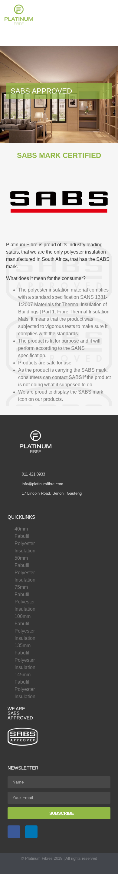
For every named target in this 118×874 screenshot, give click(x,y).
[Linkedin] (31, 831)
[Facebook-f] (53, 868)
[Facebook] (14, 831)
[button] (52, 15)
